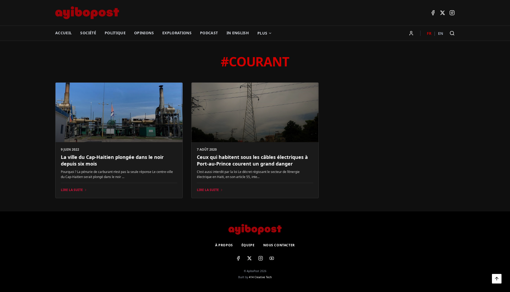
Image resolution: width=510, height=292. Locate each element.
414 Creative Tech (260, 277)
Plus (262, 33)
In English (238, 32)
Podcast (209, 32)
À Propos (224, 245)
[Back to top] (497, 278)
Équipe (248, 245)
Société (88, 32)
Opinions (144, 32)
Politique (115, 32)
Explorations (177, 32)
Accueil (63, 32)
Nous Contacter (279, 245)
